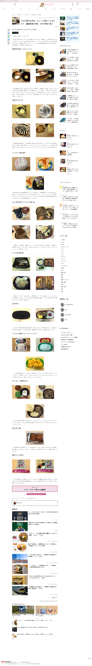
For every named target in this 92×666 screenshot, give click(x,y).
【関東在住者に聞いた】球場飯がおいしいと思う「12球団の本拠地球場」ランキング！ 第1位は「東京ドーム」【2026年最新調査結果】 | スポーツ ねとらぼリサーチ (70, 191)
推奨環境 (38, 663)
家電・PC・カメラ (65, 279)
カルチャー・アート (65, 246)
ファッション (63, 260)
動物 (71, 8)
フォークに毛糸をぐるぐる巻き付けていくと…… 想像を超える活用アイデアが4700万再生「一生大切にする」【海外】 (73, 61)
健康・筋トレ (63, 272)
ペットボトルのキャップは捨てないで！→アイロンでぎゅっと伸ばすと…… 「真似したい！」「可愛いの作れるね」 (72, 84)
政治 (62, 284)
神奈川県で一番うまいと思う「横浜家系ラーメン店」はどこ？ (72, 171)
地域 (46, 8)
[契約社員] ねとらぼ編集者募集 (66, 339)
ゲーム (62, 253)
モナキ (66, 319)
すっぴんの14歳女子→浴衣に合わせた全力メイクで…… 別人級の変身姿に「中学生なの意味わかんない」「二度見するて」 (73, 68)
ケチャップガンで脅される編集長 (35, 489)
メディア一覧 (3, 663)
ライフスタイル (64, 265)
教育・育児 (63, 8)
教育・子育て (63, 286)
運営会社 (31, 663)
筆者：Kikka (19, 502)
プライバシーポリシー (23, 663)
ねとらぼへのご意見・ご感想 (66, 334)
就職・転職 (63, 282)
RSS (28, 663)
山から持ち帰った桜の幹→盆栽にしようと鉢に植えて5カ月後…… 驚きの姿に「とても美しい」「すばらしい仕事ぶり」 (73, 107)
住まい (54, 8)
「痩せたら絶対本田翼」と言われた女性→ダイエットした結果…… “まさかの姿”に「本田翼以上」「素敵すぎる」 (72, 53)
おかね (62, 244)
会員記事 (87, 8)
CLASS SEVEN (68, 314)
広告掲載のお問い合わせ (65, 346)
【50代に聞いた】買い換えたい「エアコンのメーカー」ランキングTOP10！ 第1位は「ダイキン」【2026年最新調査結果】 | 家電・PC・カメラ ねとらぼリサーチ (70, 209)
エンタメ (21, 8)
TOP (4, 8)
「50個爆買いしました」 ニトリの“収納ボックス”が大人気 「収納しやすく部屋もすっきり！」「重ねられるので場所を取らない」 (73, 99)
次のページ (42, 494)
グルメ (37, 8)
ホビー (62, 263)
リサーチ (79, 8)
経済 (62, 289)
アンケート (63, 130)
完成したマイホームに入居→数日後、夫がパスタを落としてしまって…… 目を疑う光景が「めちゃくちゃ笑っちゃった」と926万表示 (72, 114)
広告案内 (12, 663)
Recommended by (50, 597)
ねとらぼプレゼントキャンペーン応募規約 (69, 337)
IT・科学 (63, 239)
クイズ (29, 8)
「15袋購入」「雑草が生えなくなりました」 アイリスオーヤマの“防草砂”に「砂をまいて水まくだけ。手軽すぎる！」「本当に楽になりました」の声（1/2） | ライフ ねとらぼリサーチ (70, 227)
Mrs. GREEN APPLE (69, 304)
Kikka (57, 26)
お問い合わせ (16, 663)
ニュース (12, 8)
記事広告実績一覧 (64, 349)
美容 (62, 291)
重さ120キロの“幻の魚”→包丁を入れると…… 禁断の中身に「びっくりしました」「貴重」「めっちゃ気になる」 (72, 76)
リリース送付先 (63, 344)
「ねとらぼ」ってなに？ (65, 332)
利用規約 (89, 658)
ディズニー (63, 256)
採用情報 (35, 663)
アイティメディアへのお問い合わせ (67, 341)
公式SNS (8, 663)
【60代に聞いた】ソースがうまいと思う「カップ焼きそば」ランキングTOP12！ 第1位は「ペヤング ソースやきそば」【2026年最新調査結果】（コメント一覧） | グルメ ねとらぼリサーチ (70, 218)
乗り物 (62, 267)
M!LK (66, 309)
